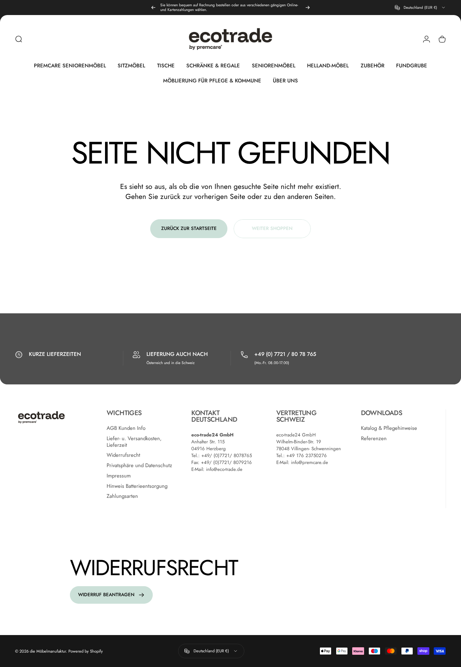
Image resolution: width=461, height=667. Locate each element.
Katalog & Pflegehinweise (389, 428)
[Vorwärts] (308, 7)
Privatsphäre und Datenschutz (139, 465)
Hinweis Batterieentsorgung (137, 486)
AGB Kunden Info (126, 428)
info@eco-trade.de (224, 469)
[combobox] (420, 7)
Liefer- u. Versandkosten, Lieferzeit (134, 441)
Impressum (119, 475)
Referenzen (374, 438)
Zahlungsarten (122, 496)
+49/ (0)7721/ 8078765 (226, 455)
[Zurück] (153, 7)
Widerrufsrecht (123, 455)
